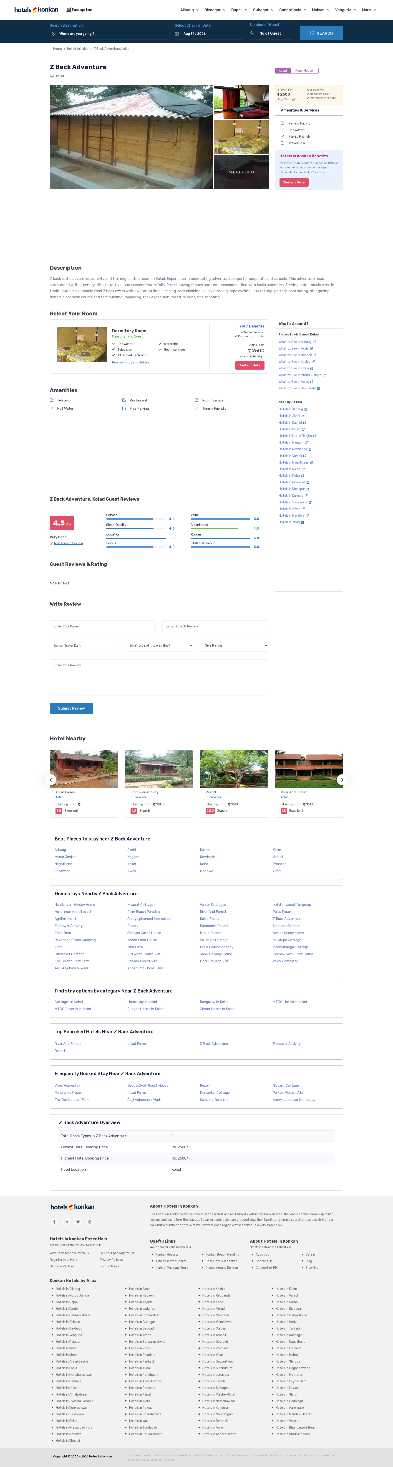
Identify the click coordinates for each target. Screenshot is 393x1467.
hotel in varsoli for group (292, 905)
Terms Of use (109, 1266)
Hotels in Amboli (214, 1335)
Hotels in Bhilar (67, 1421)
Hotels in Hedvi (286, 1322)
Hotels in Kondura (215, 1408)
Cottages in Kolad (69, 1002)
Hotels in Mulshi (67, 1388)
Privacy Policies (111, 1260)
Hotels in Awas (290, 509)
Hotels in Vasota (288, 1421)
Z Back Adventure (287, 919)
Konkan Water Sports (171, 1261)
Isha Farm (135, 947)
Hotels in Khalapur (292, 489)
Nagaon (133, 857)
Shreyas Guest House (144, 933)
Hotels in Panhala (68, 1381)
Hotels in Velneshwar (217, 1322)
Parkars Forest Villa (142, 961)
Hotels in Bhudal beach (145, 1434)
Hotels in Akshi (290, 416)
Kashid (205, 850)
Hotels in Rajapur (68, 1342)
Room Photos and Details (130, 362)
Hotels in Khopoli (68, 1441)
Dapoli (236, 10)
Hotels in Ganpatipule (291, 1315)
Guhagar (261, 10)
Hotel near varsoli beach (73, 912)
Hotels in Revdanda (293, 449)
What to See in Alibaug (295, 342)
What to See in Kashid (295, 362)
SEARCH (325, 33)
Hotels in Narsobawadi (218, 1401)
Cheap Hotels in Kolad (217, 1009)
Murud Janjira (65, 857)
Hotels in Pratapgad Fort (74, 1427)
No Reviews (59, 583)
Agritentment (65, 919)
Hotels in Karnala (291, 495)
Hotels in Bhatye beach (293, 1434)
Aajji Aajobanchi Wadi (71, 968)
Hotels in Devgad (141, 1328)
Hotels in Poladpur (142, 1355)
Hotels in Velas (213, 1355)
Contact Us (264, 1261)
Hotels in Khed (66, 1355)
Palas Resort (283, 912)
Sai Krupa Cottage (214, 940)
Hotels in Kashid (290, 422)
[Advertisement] (159, 228)
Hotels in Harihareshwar (73, 1315)
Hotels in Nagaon (291, 442)
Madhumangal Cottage (291, 947)
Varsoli (278, 857)
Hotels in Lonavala (215, 1375)
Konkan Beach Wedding (222, 1254)
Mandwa (206, 871)
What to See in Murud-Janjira (300, 375)
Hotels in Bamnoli (215, 1421)
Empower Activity (145, 792)
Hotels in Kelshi (213, 1302)
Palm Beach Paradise (143, 912)
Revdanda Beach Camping (75, 940)
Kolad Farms (65, 792)
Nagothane (63, 864)
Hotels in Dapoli (67, 1302)
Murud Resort (210, 933)
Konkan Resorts (167, 1254)
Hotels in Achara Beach (219, 1434)
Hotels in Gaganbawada (293, 1368)
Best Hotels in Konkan (221, 1261)
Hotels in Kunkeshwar (71, 1408)
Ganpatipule (290, 10)
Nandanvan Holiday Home (75, 905)
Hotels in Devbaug (69, 1328)
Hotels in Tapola (214, 1381)
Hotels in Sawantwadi (218, 1361)
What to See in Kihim (294, 368)
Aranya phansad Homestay (148, 919)
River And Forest (294, 792)
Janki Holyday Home (216, 954)
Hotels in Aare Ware (290, 1408)
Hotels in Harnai (287, 1302)
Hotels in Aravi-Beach (72, 1361)
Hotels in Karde (67, 1309)
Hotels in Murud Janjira (295, 436)
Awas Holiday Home (288, 933)
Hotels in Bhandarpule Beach (296, 1427)
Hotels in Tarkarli (288, 1328)
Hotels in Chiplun (68, 1322)
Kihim (277, 850)
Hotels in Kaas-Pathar (145, 1381)
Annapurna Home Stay (145, 968)
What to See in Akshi (294, 348)
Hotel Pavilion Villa (214, 961)
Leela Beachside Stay (216, 947)
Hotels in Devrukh (215, 1342)
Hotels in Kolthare (289, 1348)
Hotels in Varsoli (290, 456)
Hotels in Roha (289, 476)
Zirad (277, 871)
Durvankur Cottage (69, 954)
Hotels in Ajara (139, 1401)
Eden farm (63, 933)
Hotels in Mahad (287, 1355)
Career (310, 1254)
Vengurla (343, 10)
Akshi (131, 850)
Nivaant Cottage (140, 905)
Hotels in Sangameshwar (147, 1342)
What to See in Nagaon (296, 355)
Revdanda (208, 857)
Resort (211, 792)
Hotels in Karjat (140, 1394)
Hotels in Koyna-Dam (291, 1381)
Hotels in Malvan (214, 1328)
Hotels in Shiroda (288, 1361)
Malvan (318, 10)
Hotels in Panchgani (143, 1375)
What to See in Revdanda (297, 388)
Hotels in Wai (138, 1421)
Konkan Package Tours (172, 1268)
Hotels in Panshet (142, 1388)
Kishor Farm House (142, 940)
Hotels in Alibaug (291, 409)
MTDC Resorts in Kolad (73, 1009)
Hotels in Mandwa (292, 516)
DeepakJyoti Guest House (293, 954)
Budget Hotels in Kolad (145, 1009)
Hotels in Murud (213, 1309)
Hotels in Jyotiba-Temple (74, 1401)
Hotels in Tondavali (143, 1427)
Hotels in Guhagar (142, 1322)
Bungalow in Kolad (214, 1002)
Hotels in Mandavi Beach (293, 1414)
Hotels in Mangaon (215, 1315)
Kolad (131, 864)
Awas (131, 871)
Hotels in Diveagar (289, 1309)
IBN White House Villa (144, 954)
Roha (204, 864)
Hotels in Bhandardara (145, 1414)
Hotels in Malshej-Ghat (219, 1394)
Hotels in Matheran (289, 1375)
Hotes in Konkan (100, 1456)
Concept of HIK (267, 1268)
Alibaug (187, 10)
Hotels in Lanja (66, 1368)
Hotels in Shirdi (286, 1394)
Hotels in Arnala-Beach (73, 1394)
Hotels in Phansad (292, 482)
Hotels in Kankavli (142, 1361)
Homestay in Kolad (142, 1002)
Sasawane (63, 871)
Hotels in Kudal (140, 1368)
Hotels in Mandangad (217, 1414)
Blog (309, 1261)
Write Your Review (68, 543)
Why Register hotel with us (69, 1253)
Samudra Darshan (286, 926)
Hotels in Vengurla (69, 1335)
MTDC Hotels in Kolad (290, 1002)
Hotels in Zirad (289, 522)
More (366, 10)
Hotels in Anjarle (141, 1302)
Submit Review (71, 708)
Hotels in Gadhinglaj (290, 1401)
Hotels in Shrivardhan (144, 1315)
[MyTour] (36, 10)
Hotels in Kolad (77, 49)
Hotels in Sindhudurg (217, 1368)
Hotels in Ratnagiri (289, 1335)
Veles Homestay (285, 961)
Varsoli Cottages (213, 905)
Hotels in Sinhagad (215, 1388)
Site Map (312, 1268)
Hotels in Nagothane (294, 462)
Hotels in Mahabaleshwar (74, 1375)
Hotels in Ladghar (141, 1309)
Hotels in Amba (140, 1335)
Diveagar (212, 10)
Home (57, 49)
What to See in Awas (294, 382)
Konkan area (273, 1214)
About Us (262, 1254)
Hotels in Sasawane (293, 502)
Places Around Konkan (222, 1268)
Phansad (280, 864)
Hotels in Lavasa (288, 1388)
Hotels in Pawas (140, 1408)
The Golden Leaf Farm (72, 961)
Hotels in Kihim (290, 429)
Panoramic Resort (214, 926)
